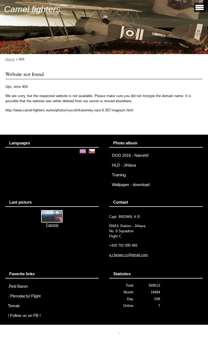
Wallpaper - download (131, 185)
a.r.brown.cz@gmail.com (128, 255)
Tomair (14, 306)
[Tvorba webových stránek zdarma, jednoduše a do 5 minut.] (120, 333)
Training (119, 175)
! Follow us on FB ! (24, 315)
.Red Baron (18, 286)
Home (10, 59)
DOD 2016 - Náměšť (130, 155)
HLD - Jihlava (124, 165)
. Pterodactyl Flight (24, 296)
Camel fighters (32, 9)
